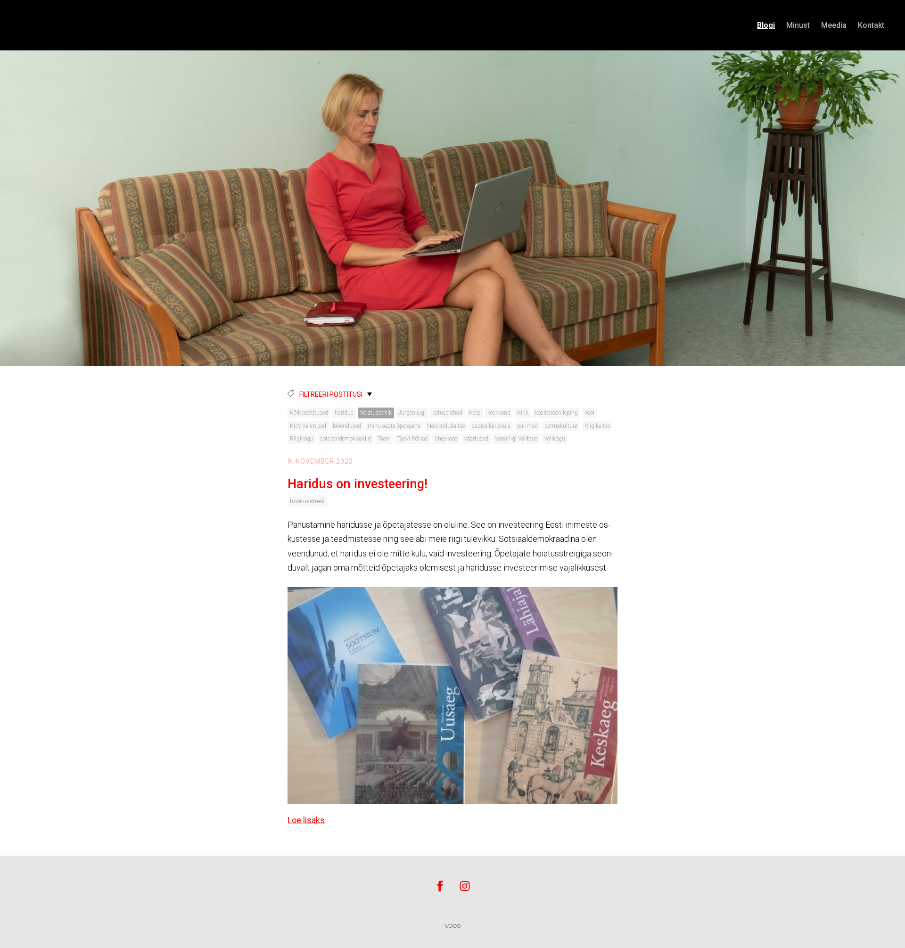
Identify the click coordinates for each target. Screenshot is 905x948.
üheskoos (446, 438)
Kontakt (871, 25)
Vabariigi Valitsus (516, 438)
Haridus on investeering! (358, 483)
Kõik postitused (309, 412)
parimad (527, 426)
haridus (344, 412)
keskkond (498, 412)
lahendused (347, 426)
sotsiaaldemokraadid (345, 438)
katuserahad (447, 412)
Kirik (522, 412)
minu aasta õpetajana (394, 426)
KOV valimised (308, 426)
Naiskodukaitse (446, 426)
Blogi (766, 25)
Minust (798, 25)
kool (589, 412)
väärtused (476, 438)
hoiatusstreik (376, 412)
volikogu (554, 438)
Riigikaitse (597, 426)
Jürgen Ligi (412, 412)
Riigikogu (301, 438)
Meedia (834, 25)
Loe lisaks (306, 820)
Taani (384, 438)
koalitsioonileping (556, 412)
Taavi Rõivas (412, 438)
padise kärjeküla (490, 426)
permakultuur (561, 426)
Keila (475, 412)
